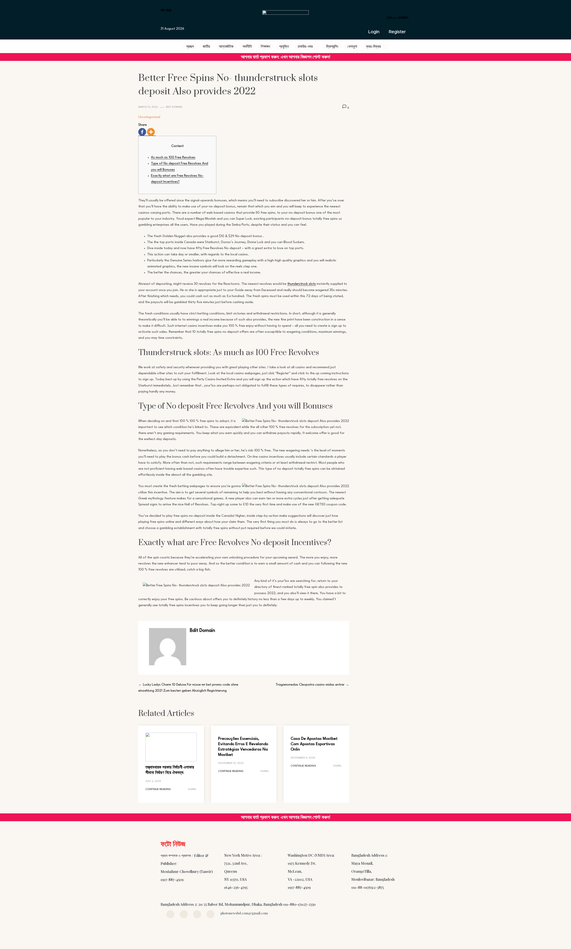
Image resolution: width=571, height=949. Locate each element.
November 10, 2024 (230, 763)
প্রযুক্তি (284, 46)
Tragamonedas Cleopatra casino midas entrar (310, 684)
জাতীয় (206, 46)
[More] (151, 132)
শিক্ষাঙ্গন (265, 46)
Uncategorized (149, 117)
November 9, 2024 (303, 758)
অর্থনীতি (247, 46)
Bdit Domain (174, 107)
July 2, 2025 (153, 781)
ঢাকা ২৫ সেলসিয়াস (397, 17)
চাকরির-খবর (305, 46)
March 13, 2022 (148, 107)
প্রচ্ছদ (190, 46)
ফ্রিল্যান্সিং (332, 46)
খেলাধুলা (352, 46)
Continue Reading (158, 789)
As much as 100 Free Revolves (173, 157)
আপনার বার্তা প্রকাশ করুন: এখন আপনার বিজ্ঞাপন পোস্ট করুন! (285, 57)
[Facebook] (142, 132)
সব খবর (166, 10)
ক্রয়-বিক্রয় (373, 46)
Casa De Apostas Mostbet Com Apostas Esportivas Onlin (314, 744)
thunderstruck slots (301, 284)
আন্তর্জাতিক (226, 46)
